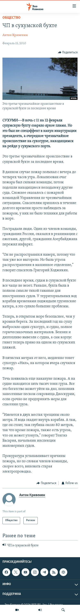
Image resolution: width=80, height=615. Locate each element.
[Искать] (63, 610)
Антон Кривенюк (15, 35)
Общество (11, 18)
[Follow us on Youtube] (25, 572)
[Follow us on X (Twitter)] (16, 572)
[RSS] (54, 572)
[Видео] (17, 610)
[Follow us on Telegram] (44, 572)
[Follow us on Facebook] (6, 572)
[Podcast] (63, 572)
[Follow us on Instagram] (35, 572)
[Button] (68, 52)
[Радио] (40, 610)
